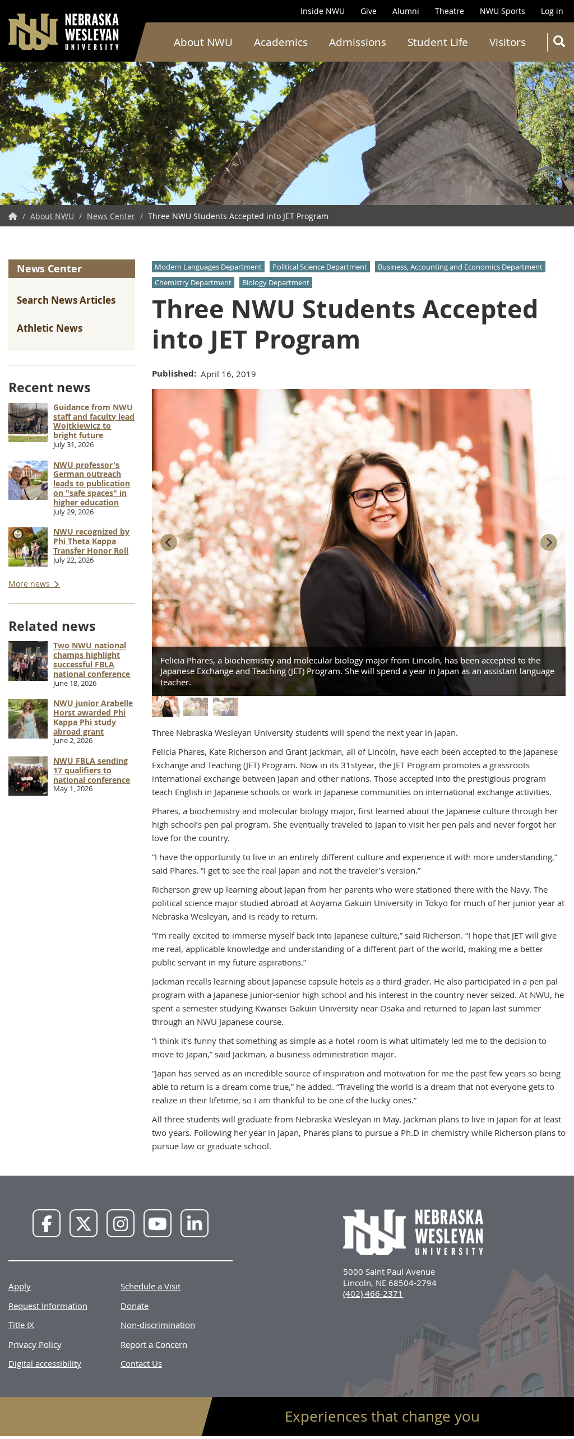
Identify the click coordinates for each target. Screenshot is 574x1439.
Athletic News (49, 328)
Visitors (507, 42)
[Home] (64, 31)
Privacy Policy (35, 1343)
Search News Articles (66, 300)
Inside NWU (322, 11)
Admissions (357, 42)
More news (30, 583)
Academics (281, 42)
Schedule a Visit (150, 1286)
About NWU (203, 42)
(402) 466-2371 (373, 1293)
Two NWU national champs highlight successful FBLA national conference (91, 659)
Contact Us (141, 1363)
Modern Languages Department (208, 267)
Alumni (405, 11)
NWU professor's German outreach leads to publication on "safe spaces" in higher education (91, 483)
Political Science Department (319, 267)
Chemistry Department (193, 282)
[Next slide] (548, 542)
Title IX (21, 1324)
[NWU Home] (12, 216)
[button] (166, 706)
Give (368, 11)
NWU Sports (502, 11)
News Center (111, 216)
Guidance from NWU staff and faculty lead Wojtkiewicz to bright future (94, 421)
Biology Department (275, 282)
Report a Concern (154, 1343)
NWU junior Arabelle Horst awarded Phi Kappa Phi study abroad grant (93, 717)
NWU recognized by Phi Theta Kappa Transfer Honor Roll (91, 541)
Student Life (438, 42)
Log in (552, 11)
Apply (19, 1286)
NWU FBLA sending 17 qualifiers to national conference (91, 770)
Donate (135, 1305)
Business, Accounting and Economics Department (460, 267)
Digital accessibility (44, 1363)
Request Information (47, 1305)
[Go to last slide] (168, 542)
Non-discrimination (158, 1324)
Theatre (449, 11)
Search (558, 42)
